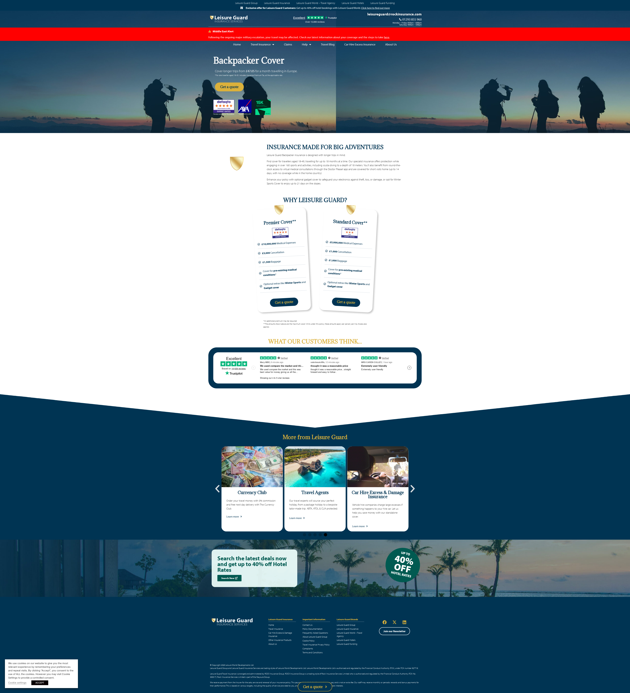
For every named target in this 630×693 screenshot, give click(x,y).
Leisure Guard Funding (382, 3)
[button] (217, 489)
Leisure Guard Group (246, 3)
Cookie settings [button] (17, 682)
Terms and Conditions (313, 652)
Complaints (308, 648)
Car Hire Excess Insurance (359, 44)
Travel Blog (328, 44)
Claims (288, 44)
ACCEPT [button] (39, 682)
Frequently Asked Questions (315, 632)
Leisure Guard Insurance (277, 3)
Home (237, 44)
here (386, 37)
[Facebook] (385, 622)
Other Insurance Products (279, 640)
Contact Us (307, 624)
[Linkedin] (404, 622)
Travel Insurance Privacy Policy (316, 644)
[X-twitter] (394, 622)
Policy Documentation (313, 628)
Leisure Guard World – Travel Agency (315, 3)
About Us (391, 44)
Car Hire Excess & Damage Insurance (280, 634)
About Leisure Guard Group (315, 636)
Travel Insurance (275, 628)
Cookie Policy (309, 640)
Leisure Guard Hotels (353, 3)
